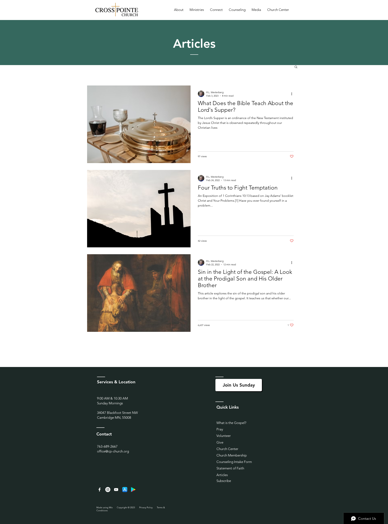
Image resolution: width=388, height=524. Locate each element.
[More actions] (293, 93)
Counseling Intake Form (234, 462)
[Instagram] (107, 489)
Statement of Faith (230, 468)
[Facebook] (99, 489)
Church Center (227, 449)
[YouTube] (116, 489)
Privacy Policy (146, 507)
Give (219, 442)
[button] (179, 10)
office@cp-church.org (113, 451)
